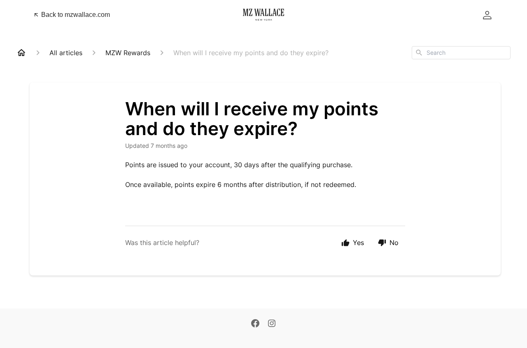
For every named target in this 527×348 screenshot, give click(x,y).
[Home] (21, 53)
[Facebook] (255, 323)
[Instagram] (272, 323)
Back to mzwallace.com (75, 14)
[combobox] (461, 52)
